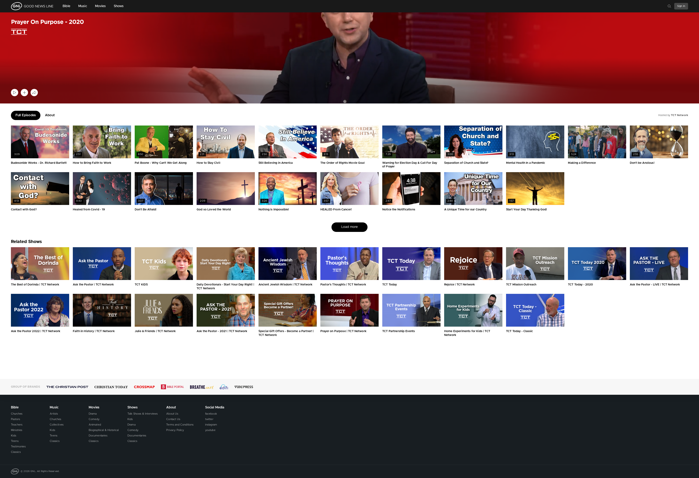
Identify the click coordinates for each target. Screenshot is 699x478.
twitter (209, 419)
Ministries (16, 430)
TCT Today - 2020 (580, 284)
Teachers (16, 424)
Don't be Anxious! (642, 162)
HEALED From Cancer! (336, 209)
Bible (66, 6)
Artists (54, 413)
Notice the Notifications (398, 209)
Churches (16, 413)
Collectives (57, 424)
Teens (15, 441)
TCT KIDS (141, 284)
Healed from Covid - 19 (89, 209)
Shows (119, 6)
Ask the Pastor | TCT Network (93, 284)
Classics (16, 452)
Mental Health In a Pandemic (525, 162)
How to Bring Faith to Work (92, 162)
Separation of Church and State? (466, 162)
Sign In (681, 6)
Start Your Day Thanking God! (526, 209)
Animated (95, 424)
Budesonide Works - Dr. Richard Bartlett (39, 162)
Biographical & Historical (104, 430)
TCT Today (389, 284)
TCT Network (679, 115)
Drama (93, 413)
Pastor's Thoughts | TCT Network (343, 284)
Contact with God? (24, 209)
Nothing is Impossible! (273, 209)
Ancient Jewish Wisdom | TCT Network (285, 284)
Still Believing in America (275, 162)
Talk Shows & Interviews (142, 413)
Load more (349, 227)
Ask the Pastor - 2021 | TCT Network (222, 331)
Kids (13, 435)
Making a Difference (582, 162)
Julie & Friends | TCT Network (155, 331)
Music (82, 6)
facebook (211, 413)
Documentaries (98, 435)
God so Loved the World (214, 209)
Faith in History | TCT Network (94, 331)
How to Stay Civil (208, 162)
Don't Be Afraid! (146, 209)
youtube (210, 430)
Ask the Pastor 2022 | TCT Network (35, 331)
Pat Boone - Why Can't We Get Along (161, 162)
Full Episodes (25, 115)
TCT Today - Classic (519, 331)
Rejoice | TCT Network (459, 284)
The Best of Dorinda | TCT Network (35, 284)
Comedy (94, 419)
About (50, 115)
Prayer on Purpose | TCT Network (343, 331)
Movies (100, 6)
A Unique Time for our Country (465, 209)
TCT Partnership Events (398, 331)
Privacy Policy (175, 430)
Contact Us (173, 419)
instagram (211, 424)
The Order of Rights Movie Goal (342, 162)
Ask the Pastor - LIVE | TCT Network (655, 284)
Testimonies (18, 446)
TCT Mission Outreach (521, 284)
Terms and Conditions (179, 424)
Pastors (15, 419)
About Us (172, 413)
